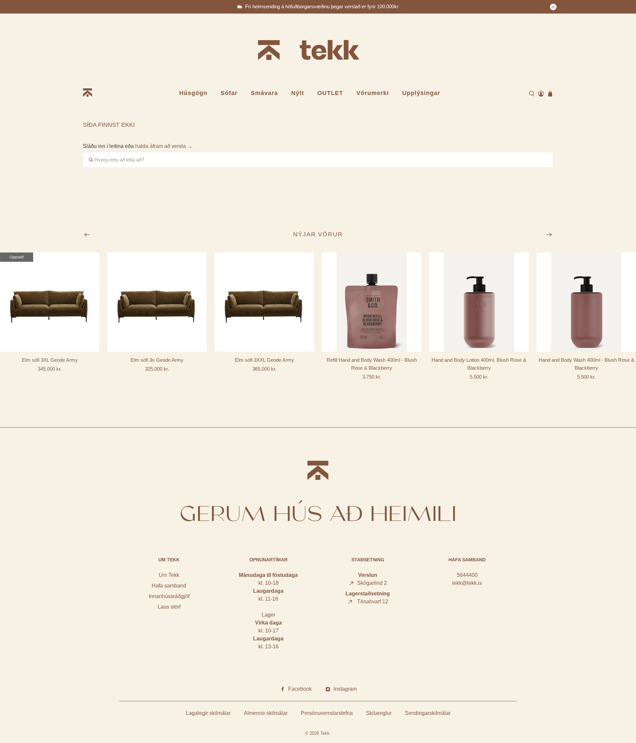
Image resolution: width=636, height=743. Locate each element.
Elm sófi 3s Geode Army (157, 360)
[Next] (549, 234)
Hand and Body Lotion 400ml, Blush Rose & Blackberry (479, 364)
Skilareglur (379, 713)
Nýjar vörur (318, 234)
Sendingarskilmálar (427, 713)
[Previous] (87, 234)
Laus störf (169, 607)
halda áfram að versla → (163, 146)
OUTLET (330, 93)
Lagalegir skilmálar (208, 713)
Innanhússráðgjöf (169, 596)
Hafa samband (169, 585)
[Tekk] (318, 51)
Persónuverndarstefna (327, 713)
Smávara (264, 93)
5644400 (467, 575)
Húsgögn (193, 93)
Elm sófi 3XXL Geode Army (264, 360)
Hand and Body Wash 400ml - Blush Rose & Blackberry (586, 364)
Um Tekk (169, 575)
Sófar (229, 93)
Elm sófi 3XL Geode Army (50, 360)
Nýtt (297, 93)
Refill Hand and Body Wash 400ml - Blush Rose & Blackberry (372, 364)
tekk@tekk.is (467, 583)
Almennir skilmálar (266, 713)
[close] (553, 7)
